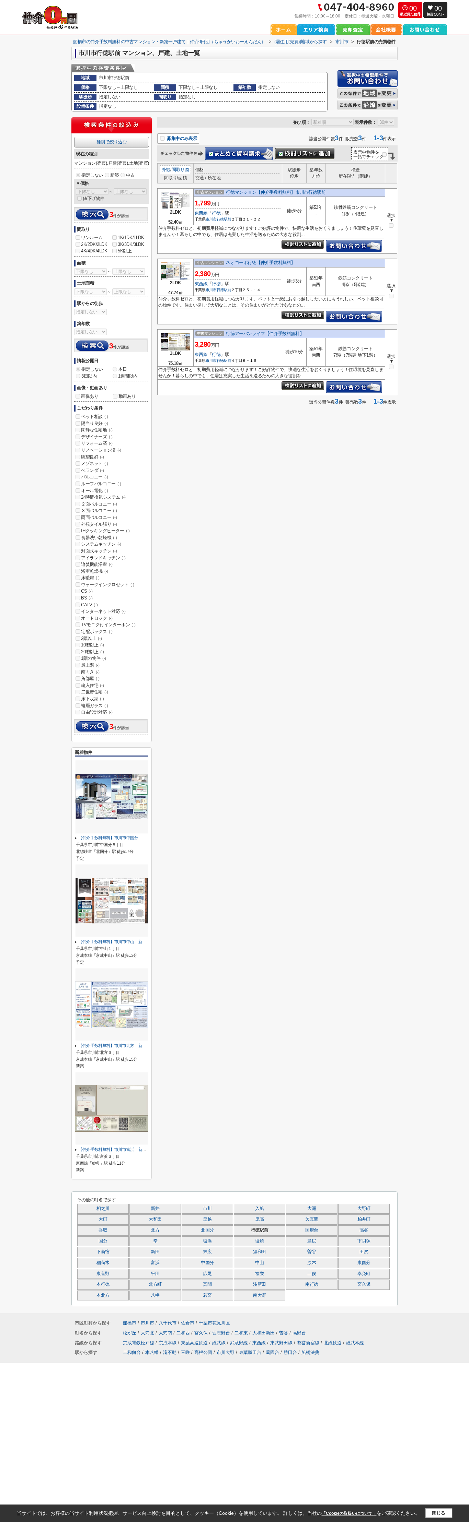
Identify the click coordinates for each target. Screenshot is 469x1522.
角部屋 (90, 678)
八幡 (155, 1295)
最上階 (90, 665)
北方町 (155, 1284)
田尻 (363, 1251)
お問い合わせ (253, 1431)
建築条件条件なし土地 (181, 1469)
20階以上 (92, 651)
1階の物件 (93, 658)
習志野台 (221, 1332)
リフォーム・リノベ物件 (183, 1440)
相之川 (103, 1208)
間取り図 (180, 169)
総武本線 (355, 1342)
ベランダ (92, 470)
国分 (103, 1241)
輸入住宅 (92, 685)
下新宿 (103, 1251)
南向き (90, 672)
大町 (103, 1219)
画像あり (89, 396)
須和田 (259, 1251)
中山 (259, 1262)
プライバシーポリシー (99, 1450)
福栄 (259, 1273)
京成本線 (168, 1342)
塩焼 (259, 1241)
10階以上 (92, 644)
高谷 (363, 1230)
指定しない (92, 175)
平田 (155, 1273)
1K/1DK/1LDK (131, 237)
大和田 (155, 1219)
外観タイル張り (99, 524)
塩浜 (207, 1241)
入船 (259, 1208)
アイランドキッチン (103, 557)
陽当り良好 (94, 423)
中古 (130, 175)
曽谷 (311, 1251)
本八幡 (152, 1352)
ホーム (84, 1431)
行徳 (216, 213)
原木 (311, 1262)
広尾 (207, 1273)
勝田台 (290, 1352)
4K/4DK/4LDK (94, 250)
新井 (155, 1208)
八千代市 (167, 1322)
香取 (103, 1230)
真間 (207, 1284)
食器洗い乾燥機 (99, 537)
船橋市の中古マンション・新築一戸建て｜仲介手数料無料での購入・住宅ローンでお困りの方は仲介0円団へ (204, 1380)
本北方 (103, 1295)
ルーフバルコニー (101, 483)
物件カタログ (90, 1479)
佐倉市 (187, 1322)
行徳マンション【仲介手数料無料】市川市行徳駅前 (275, 192)
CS (86, 591)
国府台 (311, 1230)
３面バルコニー (99, 510)
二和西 (183, 1332)
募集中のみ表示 (181, 138)
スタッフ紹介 (253, 1440)
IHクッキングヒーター (105, 530)
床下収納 (92, 698)
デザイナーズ (97, 436)
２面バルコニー (99, 504)
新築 (114, 175)
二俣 (311, 1273)
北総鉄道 (333, 1342)
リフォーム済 (97, 443)
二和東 (242, 1332)
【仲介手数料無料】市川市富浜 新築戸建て (118, 1149)
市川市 (211, 219)
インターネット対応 (103, 611)
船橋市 (129, 1322)
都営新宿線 (309, 1342)
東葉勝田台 (250, 1352)
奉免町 (363, 1273)
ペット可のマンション (181, 1450)
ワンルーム (92, 237)
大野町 (363, 1208)
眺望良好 (92, 457)
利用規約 (86, 1460)
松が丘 (130, 1332)
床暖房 (90, 577)
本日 (122, 369)
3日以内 (88, 376)
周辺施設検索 (253, 1460)
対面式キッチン (99, 551)
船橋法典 (310, 1352)
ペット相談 (94, 416)
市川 (207, 1208)
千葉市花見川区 (214, 1322)
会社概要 (86, 1440)
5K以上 (124, 250)
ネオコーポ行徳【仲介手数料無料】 (260, 262)
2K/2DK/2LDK (94, 244)
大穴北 (148, 1332)
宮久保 (363, 1284)
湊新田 (259, 1284)
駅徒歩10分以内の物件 (181, 1460)
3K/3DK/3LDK (131, 244)
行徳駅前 (224, 219)
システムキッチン (101, 544)
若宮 (207, 1295)
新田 (155, 1251)
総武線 (219, 1342)
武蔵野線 (239, 1342)
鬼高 (259, 1219)
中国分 (207, 1262)
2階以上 (91, 638)
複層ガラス (94, 705)
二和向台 (132, 1352)
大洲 (311, 1208)
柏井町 (363, 1219)
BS (86, 598)
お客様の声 (251, 1450)
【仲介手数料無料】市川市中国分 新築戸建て (120, 837)
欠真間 (311, 1219)
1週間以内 (128, 376)
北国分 (207, 1230)
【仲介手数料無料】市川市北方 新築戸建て (118, 1045)
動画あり (127, 396)
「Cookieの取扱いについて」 (349, 1513)
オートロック (97, 618)
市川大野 (226, 1352)
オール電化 (94, 490)
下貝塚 (363, 1241)
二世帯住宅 (94, 691)
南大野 (259, 1295)
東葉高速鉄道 (195, 1342)
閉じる (438, 1512)
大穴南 (166, 1332)
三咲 (185, 1352)
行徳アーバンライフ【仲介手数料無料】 (265, 333)
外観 (166, 169)
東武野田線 (282, 1342)
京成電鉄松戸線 (139, 1342)
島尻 (311, 1241)
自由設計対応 (97, 712)
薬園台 (272, 1352)
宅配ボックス (97, 631)
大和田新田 (264, 1332)
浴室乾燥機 (94, 571)
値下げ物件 (93, 198)
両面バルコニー (99, 517)
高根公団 (203, 1352)
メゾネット (94, 463)
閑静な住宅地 (97, 429)
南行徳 (311, 1284)
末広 (207, 1251)
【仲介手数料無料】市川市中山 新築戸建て (118, 941)
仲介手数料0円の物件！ (182, 1431)
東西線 (201, 213)
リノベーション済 (101, 450)
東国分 (363, 1262)
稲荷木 (103, 1262)
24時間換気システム (103, 497)
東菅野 (103, 1273)
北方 (155, 1230)
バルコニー (94, 476)
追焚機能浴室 (97, 564)
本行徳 (103, 1284)
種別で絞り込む (111, 141)
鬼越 (207, 1219)
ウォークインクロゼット (107, 584)
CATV (89, 604)
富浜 (155, 1262)
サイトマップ (90, 1469)
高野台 (299, 1332)
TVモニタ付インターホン (108, 624)
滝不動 (169, 1352)
